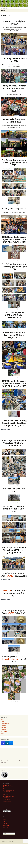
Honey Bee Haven (10, 659)
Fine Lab (7, 591)
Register (4, 819)
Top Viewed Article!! (6, 799)
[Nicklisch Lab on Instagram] (3, 743)
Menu (2, 10)
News (2, 719)
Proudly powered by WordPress (7, 841)
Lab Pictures (3, 729)
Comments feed (6, 825)
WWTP (10, 576)
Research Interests (5, 723)
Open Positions (4, 731)
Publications (3, 725)
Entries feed (5, 823)
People (2, 721)
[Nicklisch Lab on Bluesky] (11, 743)
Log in (4, 821)
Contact (2, 733)
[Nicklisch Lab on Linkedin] (7, 743)
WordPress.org (6, 827)
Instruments (3, 727)
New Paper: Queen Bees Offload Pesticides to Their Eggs (8, 787)
